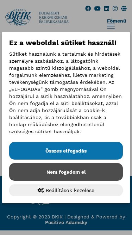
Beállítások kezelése (69, 190)
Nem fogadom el (66, 172)
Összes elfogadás (66, 151)
